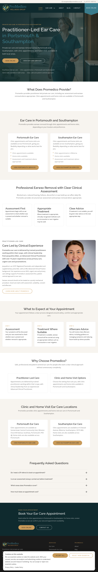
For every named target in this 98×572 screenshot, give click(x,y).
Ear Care (49, 8)
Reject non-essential (81, 555)
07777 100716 (91, 1)
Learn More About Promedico (17, 291)
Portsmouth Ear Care (55, 549)
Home (40, 8)
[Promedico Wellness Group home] (15, 8)
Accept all (60, 555)
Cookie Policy (19, 567)
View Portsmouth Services (25, 167)
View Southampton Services (67, 167)
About (61, 8)
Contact (77, 8)
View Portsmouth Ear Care (24, 443)
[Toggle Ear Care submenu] (54, 7)
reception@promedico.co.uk (72, 1)
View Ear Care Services (32, 61)
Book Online (91, 8)
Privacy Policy (9, 567)
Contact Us (44, 527)
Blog (69, 8)
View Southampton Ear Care (67, 443)
